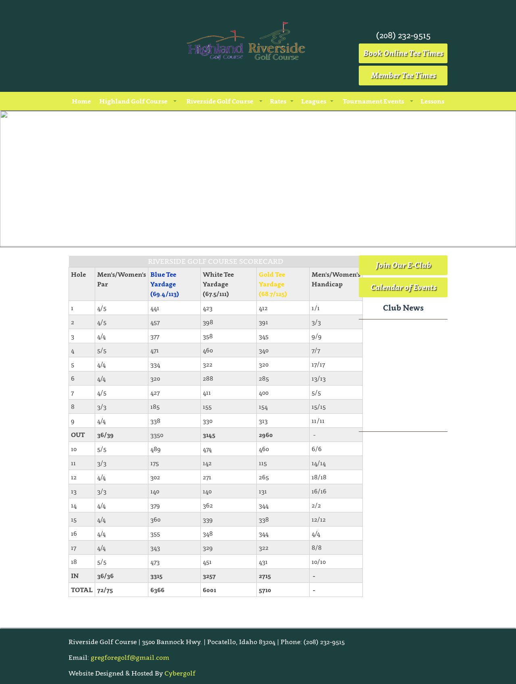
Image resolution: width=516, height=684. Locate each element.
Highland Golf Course (133, 101)
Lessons (432, 101)
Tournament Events (373, 101)
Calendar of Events (403, 287)
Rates (278, 101)
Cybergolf (180, 673)
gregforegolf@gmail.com (130, 657)
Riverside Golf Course (219, 101)
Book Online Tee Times (403, 53)
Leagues (313, 101)
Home (81, 101)
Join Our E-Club (403, 265)
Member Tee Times (403, 75)
